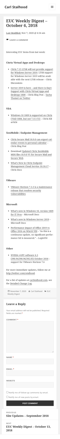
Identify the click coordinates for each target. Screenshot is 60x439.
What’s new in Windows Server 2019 (30, 219)
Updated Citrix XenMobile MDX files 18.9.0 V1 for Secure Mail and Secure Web (31, 154)
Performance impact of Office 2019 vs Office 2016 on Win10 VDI (30, 229)
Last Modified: (13, 32)
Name (10, 357)
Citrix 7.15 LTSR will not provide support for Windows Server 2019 (32, 71)
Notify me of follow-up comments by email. (28, 392)
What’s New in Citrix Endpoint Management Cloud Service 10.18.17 (30, 164)
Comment (12, 319)
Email (10, 369)
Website (10, 380)
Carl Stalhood (16, 7)
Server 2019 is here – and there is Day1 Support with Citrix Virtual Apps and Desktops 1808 (31, 91)
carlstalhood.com (38, 280)
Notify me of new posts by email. (24, 397)
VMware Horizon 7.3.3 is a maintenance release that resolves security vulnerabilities (31, 190)
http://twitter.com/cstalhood (20, 273)
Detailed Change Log (21, 283)
